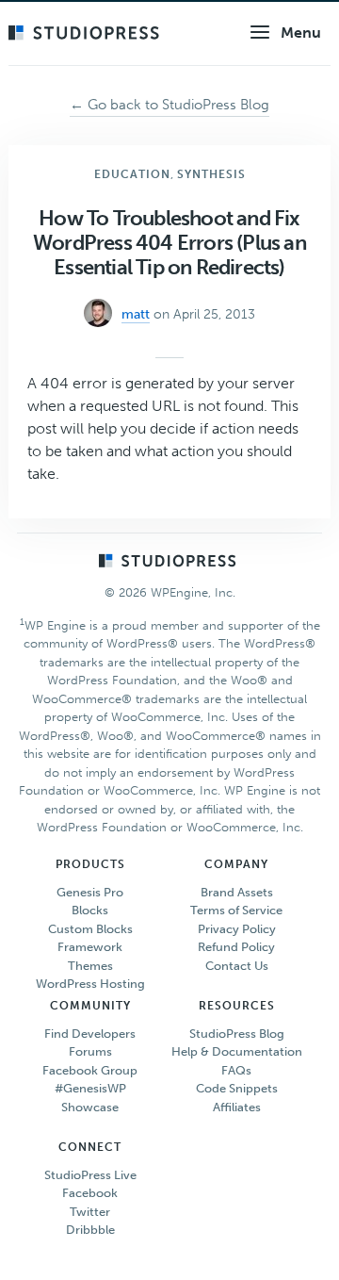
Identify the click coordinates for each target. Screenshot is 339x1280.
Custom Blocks (90, 929)
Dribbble (90, 1230)
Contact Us (236, 966)
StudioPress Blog (236, 1033)
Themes (90, 966)
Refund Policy (236, 947)
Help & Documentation (236, 1051)
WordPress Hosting (90, 983)
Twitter (90, 1212)
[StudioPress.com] (86, 34)
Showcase (90, 1107)
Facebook (90, 1193)
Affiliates (237, 1107)
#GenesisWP (90, 1088)
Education (132, 174)
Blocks (90, 910)
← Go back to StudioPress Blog (169, 104)
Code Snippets (237, 1088)
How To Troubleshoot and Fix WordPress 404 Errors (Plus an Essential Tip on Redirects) (169, 243)
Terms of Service (236, 910)
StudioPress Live (90, 1175)
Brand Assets (237, 892)
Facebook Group (89, 1070)
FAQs (236, 1070)
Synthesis (211, 174)
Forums (90, 1051)
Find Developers (90, 1033)
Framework (89, 947)
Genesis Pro (89, 892)
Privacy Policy (237, 929)
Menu (301, 32)
